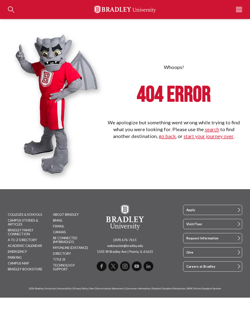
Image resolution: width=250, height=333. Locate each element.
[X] (113, 266)
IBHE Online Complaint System (204, 288)
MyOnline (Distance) (70, 248)
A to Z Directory (22, 240)
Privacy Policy (80, 288)
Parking (15, 257)
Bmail (57, 220)
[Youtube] (137, 266)
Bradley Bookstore (25, 269)
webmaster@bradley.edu (125, 246)
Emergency (17, 252)
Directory (62, 253)
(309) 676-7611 (125, 240)
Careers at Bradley (200, 266)
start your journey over (209, 136)
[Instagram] (125, 266)
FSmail (58, 226)
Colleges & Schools (25, 214)
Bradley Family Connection (20, 232)
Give (189, 252)
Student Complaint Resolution (168, 288)
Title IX (59, 259)
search (212, 129)
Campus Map (18, 263)
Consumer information (137, 288)
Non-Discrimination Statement (107, 288)
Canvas (59, 232)
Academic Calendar (25, 246)
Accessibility (65, 288)
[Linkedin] (148, 266)
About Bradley (66, 214)
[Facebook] (101, 266)
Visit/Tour (194, 224)
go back (167, 136)
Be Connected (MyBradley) (65, 240)
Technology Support (64, 267)
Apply (190, 210)
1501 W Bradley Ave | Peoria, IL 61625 (125, 252)
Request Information (202, 238)
